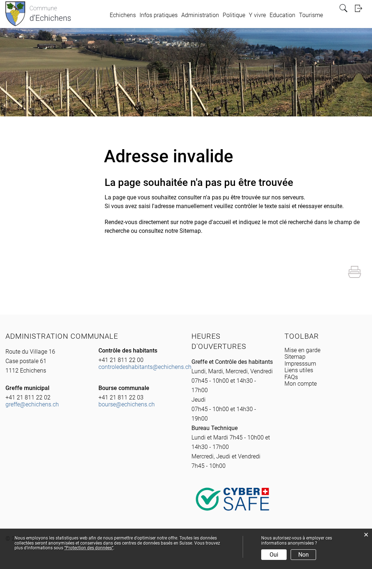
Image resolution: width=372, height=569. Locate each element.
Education (282, 15)
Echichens (123, 15)
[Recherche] (344, 8)
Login (361, 8)
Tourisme (311, 15)
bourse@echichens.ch (126, 404)
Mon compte (300, 383)
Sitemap (295, 356)
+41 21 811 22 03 (120, 397)
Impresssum (300, 363)
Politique (234, 15)
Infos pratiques (159, 15)
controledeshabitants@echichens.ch (144, 366)
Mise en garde (302, 350)
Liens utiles (298, 370)
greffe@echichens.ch (32, 404)
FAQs (291, 377)
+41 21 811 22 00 (120, 360)
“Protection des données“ (88, 547)
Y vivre (257, 15)
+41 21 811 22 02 (27, 397)
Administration (200, 15)
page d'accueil (212, 222)
